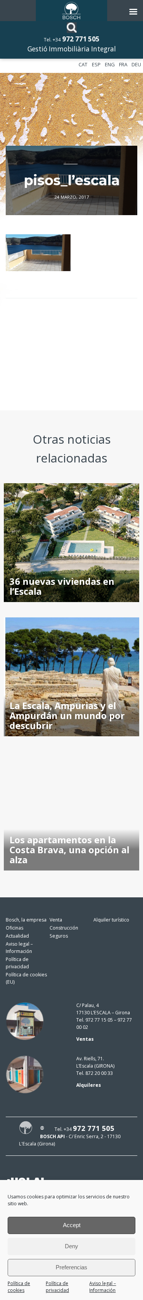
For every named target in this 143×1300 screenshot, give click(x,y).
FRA (123, 64)
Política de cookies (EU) (26, 978)
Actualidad (17, 936)
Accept (71, 1225)
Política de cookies (19, 1287)
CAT (83, 64)
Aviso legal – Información (102, 1287)
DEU (136, 64)
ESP (96, 64)
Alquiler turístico (111, 920)
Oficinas (14, 928)
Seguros (59, 936)
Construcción (64, 928)
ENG (110, 64)
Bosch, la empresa (26, 920)
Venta (56, 920)
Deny (71, 1246)
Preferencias (71, 1267)
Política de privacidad (57, 1287)
